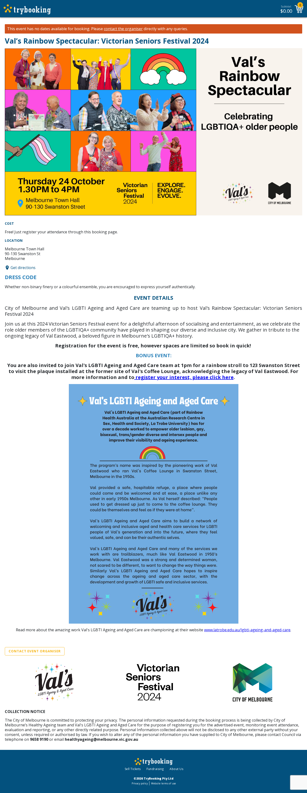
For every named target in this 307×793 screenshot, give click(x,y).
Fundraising (155, 769)
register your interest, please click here (184, 377)
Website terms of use (163, 783)
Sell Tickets (133, 769)
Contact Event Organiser (35, 651)
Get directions (23, 267)
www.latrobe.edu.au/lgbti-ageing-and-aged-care (247, 629)
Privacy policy (140, 783)
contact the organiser (123, 29)
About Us (176, 769)
